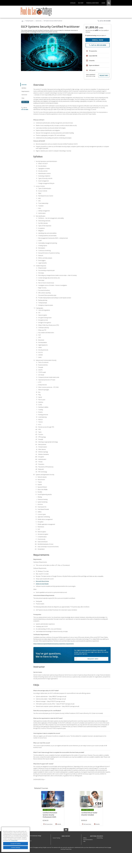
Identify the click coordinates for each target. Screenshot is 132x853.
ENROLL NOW (97, 40)
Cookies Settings (15, 847)
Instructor (24, 94)
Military (85, 838)
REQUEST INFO (104, 75)
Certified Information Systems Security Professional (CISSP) (50, 815)
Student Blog (100, 838)
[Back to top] (66, 835)
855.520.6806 (24, 109)
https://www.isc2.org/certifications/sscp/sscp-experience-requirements (53, 644)
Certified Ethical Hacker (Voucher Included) (89, 814)
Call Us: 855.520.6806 (104, 21)
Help (84, 841)
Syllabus (24, 88)
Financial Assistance (88, 839)
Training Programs (29, 20)
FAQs (23, 98)
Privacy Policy (68, 849)
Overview (24, 84)
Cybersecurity (38, 20)
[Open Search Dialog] (109, 2)
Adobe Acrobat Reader (42, 584)
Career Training (56, 838)
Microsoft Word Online (42, 581)
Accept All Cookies (16, 843)
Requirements (25, 91)
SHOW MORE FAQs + (39, 779)
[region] (15, 839)
